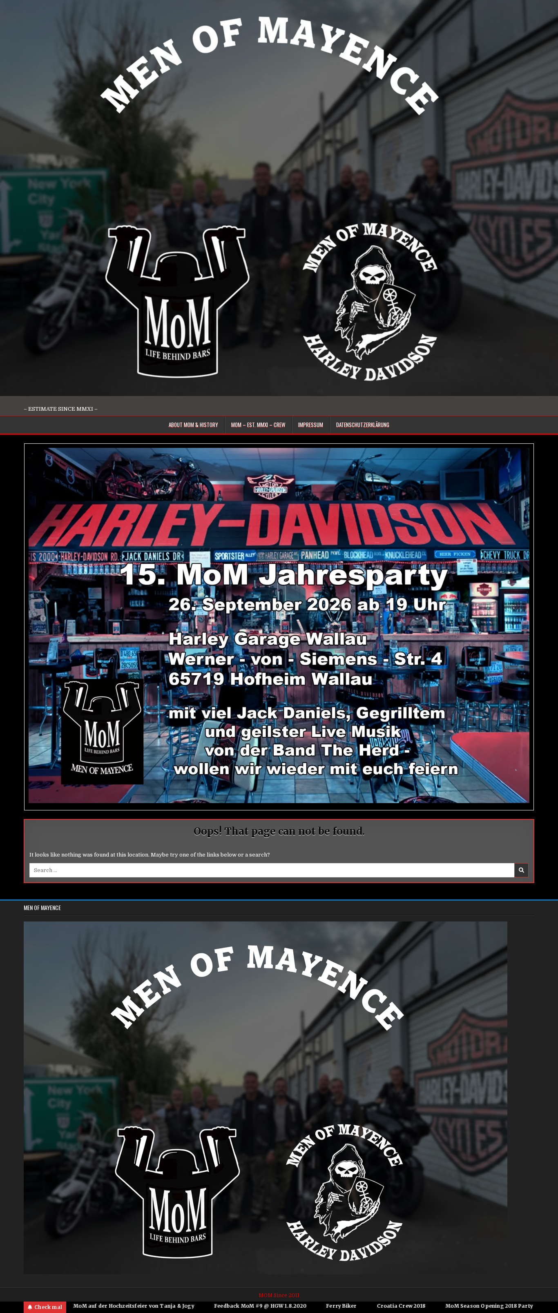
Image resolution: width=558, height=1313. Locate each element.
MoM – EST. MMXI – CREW (258, 425)
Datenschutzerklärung (362, 425)
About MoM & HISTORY (193, 425)
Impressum (310, 425)
